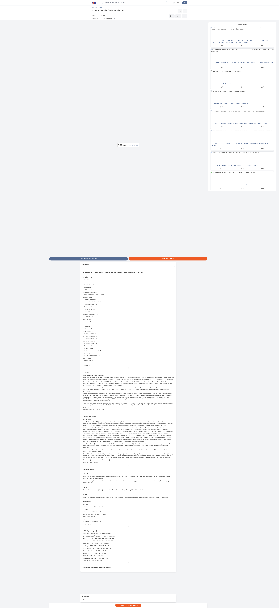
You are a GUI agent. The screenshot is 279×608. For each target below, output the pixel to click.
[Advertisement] (25, 44)
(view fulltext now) (133, 145)
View (84, 600)
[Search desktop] (165, 3)
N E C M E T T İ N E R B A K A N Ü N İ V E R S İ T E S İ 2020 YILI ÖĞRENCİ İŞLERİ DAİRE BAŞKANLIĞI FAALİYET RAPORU (240, 144)
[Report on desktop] (185, 11)
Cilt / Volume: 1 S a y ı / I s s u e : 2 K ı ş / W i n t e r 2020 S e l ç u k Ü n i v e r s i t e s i (234, 185)
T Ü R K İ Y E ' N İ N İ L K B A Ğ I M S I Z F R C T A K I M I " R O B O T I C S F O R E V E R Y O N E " (236, 165)
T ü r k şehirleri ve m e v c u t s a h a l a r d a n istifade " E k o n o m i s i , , (230, 103)
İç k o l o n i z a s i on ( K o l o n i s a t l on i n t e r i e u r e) (226, 83)
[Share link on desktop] (180, 11)
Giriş (185, 2)
